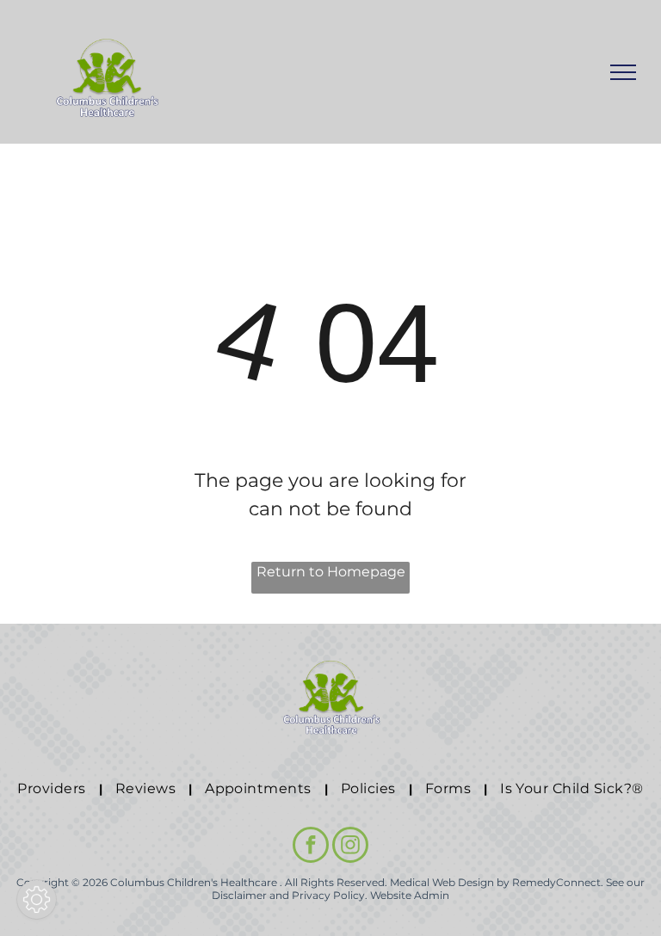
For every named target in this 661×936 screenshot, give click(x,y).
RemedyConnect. (557, 882)
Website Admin (409, 895)
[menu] (623, 72)
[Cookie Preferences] (36, 899)
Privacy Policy (328, 895)
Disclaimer (239, 895)
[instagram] (350, 847)
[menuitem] (53, 789)
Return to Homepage (330, 571)
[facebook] (311, 847)
